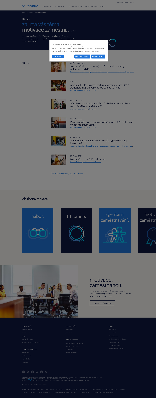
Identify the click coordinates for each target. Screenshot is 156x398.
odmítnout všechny (82, 56)
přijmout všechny (98, 56)
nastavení (58, 56)
